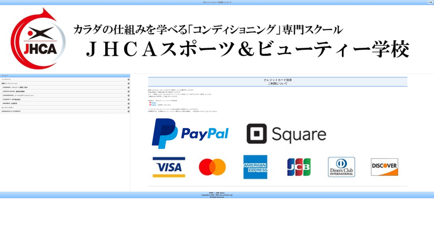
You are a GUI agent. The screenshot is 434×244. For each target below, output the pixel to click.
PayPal (153, 105)
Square (153, 103)
